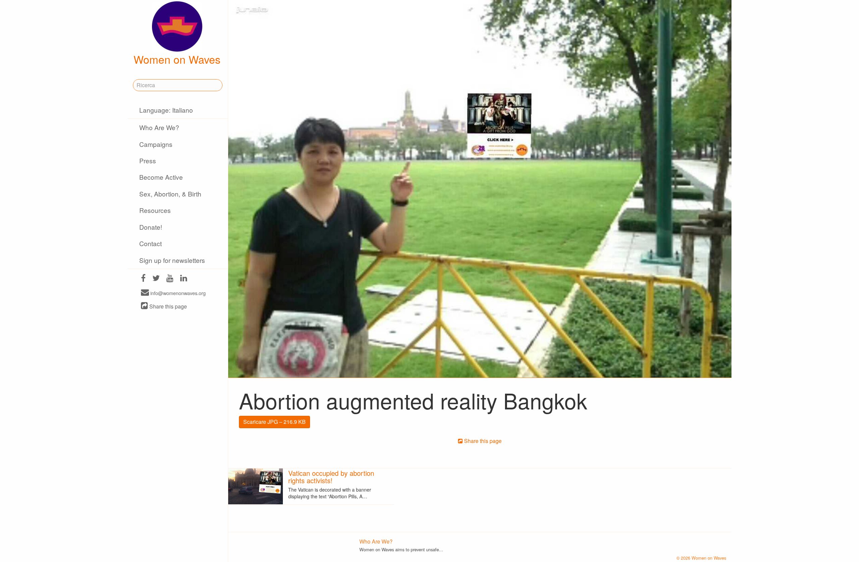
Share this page (167, 306)
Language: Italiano (166, 109)
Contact (150, 243)
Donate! (150, 226)
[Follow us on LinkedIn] (184, 279)
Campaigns (155, 144)
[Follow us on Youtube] (170, 279)
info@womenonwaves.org (177, 292)
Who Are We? (159, 127)
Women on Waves (177, 59)
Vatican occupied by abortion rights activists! (331, 476)
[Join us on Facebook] (143, 279)
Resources (155, 210)
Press (147, 160)
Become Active (161, 176)
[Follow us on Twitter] (156, 279)
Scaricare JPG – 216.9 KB (274, 422)
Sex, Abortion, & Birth (170, 193)
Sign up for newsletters (172, 260)
